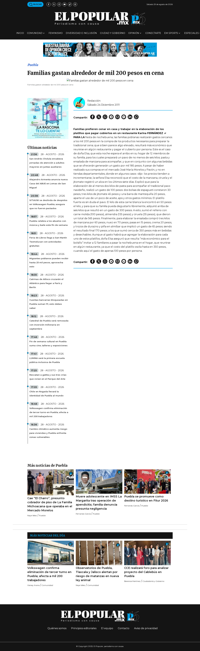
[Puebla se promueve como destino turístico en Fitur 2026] (147, 481)
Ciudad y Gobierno (112, 33)
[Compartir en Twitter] (98, 116)
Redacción (93, 100)
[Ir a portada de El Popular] (100, 18)
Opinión (133, 33)
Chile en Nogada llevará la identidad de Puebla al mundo (46, 393)
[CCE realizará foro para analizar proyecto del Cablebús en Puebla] (147, 553)
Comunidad (34, 33)
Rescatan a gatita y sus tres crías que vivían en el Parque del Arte (47, 377)
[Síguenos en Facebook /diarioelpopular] (49, 4)
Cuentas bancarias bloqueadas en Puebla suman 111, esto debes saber (48, 304)
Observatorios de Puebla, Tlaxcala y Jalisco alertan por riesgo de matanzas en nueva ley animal (97, 574)
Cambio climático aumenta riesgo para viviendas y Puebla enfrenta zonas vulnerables (48, 433)
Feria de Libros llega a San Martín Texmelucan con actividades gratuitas (48, 241)
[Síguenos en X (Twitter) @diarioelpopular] (54, 4)
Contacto (123, 628)
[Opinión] (100, 49)
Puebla (32, 65)
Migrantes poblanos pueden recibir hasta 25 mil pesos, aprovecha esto (48, 262)
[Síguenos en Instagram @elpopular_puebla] (59, 4)
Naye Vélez (32, 515)
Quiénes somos (57, 628)
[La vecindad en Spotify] (47, 118)
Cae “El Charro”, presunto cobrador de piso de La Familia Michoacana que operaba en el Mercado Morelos (49, 504)
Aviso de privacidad (146, 628)
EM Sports (171, 33)
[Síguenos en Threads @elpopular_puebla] (75, 4)
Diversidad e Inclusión (81, 33)
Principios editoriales (83, 628)
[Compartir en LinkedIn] (130, 116)
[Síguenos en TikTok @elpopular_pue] (70, 4)
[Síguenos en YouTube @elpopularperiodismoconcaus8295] (64, 4)
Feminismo (56, 33)
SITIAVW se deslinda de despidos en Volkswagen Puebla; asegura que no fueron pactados (48, 204)
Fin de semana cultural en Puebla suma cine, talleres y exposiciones (48, 343)
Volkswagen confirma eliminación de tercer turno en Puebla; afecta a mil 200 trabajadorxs (48, 412)
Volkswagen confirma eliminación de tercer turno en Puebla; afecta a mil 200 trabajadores (49, 574)
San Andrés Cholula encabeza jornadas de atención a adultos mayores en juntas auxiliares (46, 162)
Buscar (37, 4)
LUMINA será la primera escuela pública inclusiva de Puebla (47, 360)
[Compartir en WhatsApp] (105, 116)
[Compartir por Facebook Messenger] (123, 116)
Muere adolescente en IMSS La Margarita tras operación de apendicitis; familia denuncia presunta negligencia (99, 502)
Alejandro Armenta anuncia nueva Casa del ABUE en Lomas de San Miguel (48, 183)
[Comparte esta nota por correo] (117, 116)
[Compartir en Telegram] (111, 116)
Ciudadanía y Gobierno (153, 581)
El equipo (107, 628)
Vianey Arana (33, 585)
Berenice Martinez (132, 581)
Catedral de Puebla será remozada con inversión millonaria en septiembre (48, 324)
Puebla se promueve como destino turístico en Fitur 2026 (146, 498)
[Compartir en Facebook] (92, 116)
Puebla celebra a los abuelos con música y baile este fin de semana (48, 223)
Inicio (20, 33)
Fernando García (83, 514)
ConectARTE (153, 33)
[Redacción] (79, 102)
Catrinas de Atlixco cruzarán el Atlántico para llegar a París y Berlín (46, 283)
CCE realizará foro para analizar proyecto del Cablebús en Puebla (146, 572)
